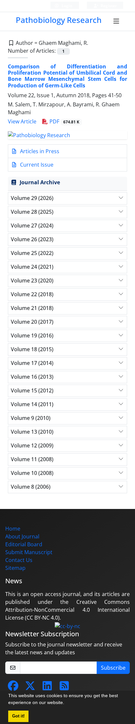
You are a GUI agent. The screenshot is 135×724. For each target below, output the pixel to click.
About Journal (22, 536)
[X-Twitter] (30, 687)
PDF (63, 121)
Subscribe (113, 667)
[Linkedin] (47, 687)
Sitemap (15, 567)
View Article (22, 121)
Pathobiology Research (59, 19)
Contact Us (18, 560)
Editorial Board (23, 544)
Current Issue (36, 164)
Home (12, 528)
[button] (67, 703)
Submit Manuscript (28, 552)
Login (66, 6)
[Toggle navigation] (116, 21)
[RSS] (64, 687)
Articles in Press (39, 151)
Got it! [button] (18, 716)
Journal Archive (40, 182)
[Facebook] (13, 687)
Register (108, 6)
